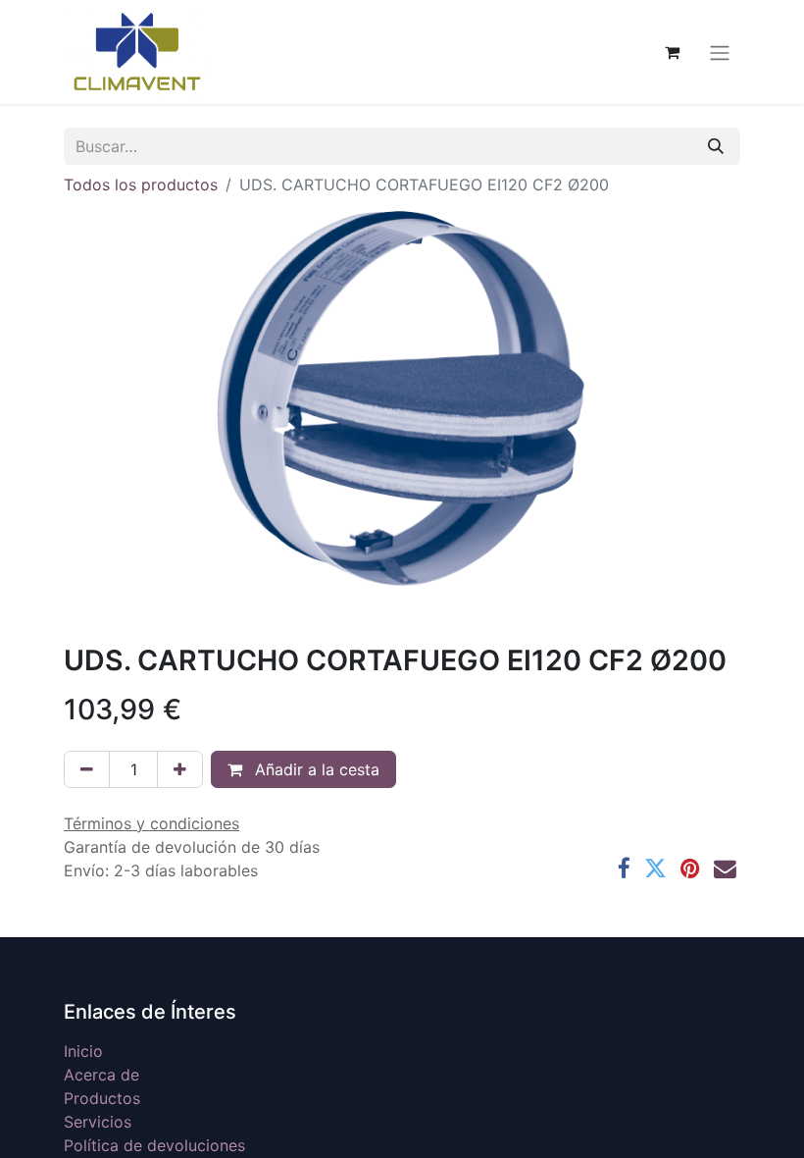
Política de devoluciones (154, 1145)
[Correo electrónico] (725, 869)
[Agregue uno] (180, 769)
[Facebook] (624, 869)
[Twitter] (655, 869)
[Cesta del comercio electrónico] (671, 52)
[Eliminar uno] (87, 769)
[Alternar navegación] (719, 52)
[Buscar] (715, 146)
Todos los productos (141, 184)
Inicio (83, 1051)
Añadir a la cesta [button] (314, 769)
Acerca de (101, 1074)
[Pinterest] (690, 869)
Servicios (97, 1122)
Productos (102, 1098)
